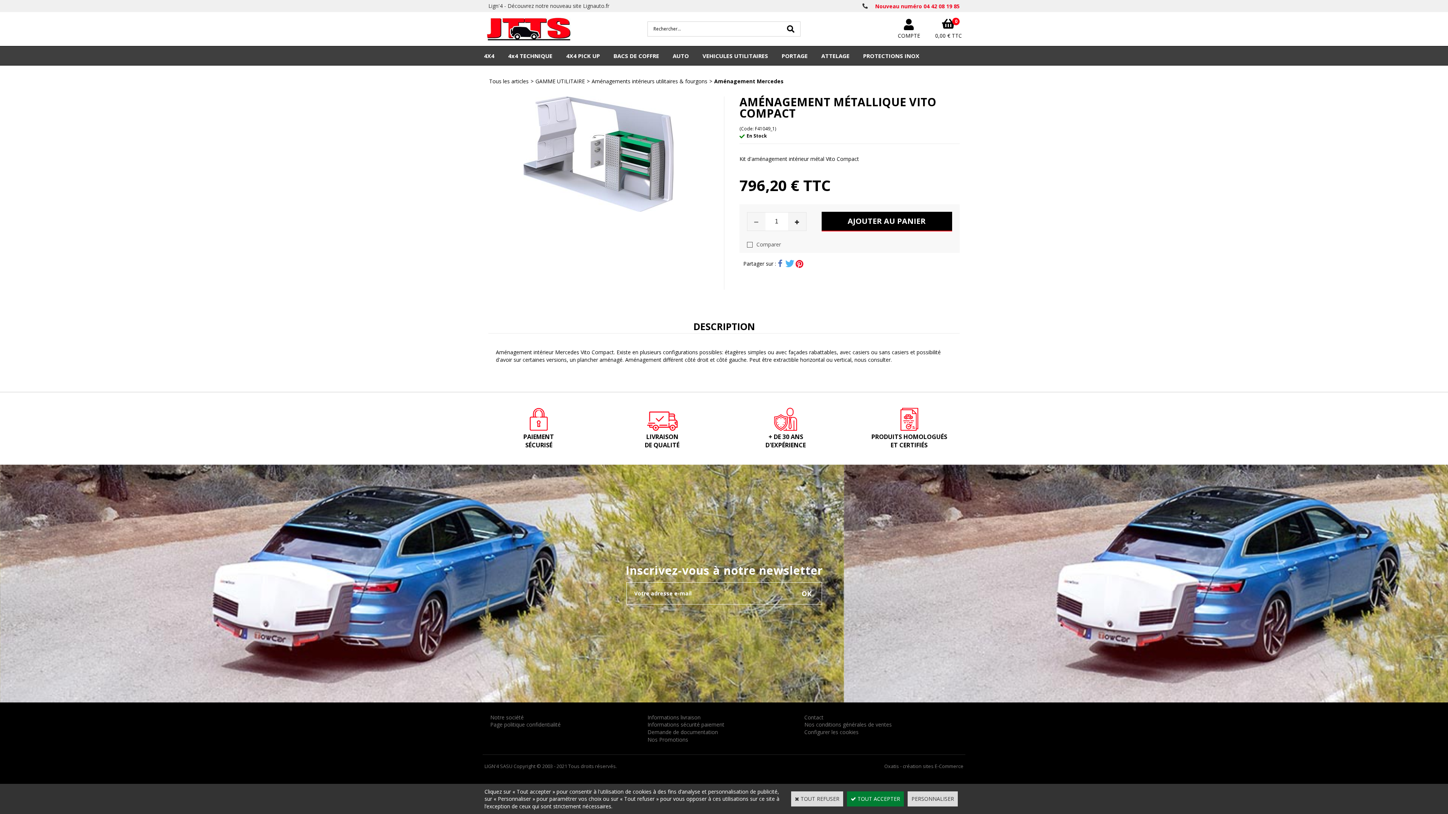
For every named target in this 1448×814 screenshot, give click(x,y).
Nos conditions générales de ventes (848, 724)
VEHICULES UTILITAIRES (735, 56)
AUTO (681, 56)
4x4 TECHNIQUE (530, 56)
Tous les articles (509, 81)
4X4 (489, 56)
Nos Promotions (667, 739)
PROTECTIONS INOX (891, 56)
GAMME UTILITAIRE (560, 81)
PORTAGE (795, 56)
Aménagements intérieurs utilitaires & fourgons (649, 81)
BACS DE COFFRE (636, 56)
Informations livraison (674, 717)
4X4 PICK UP (583, 56)
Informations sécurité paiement (685, 724)
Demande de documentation (682, 732)
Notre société (507, 717)
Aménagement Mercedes (749, 81)
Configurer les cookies (831, 732)
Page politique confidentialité (525, 724)
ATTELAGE (835, 56)
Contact (814, 717)
